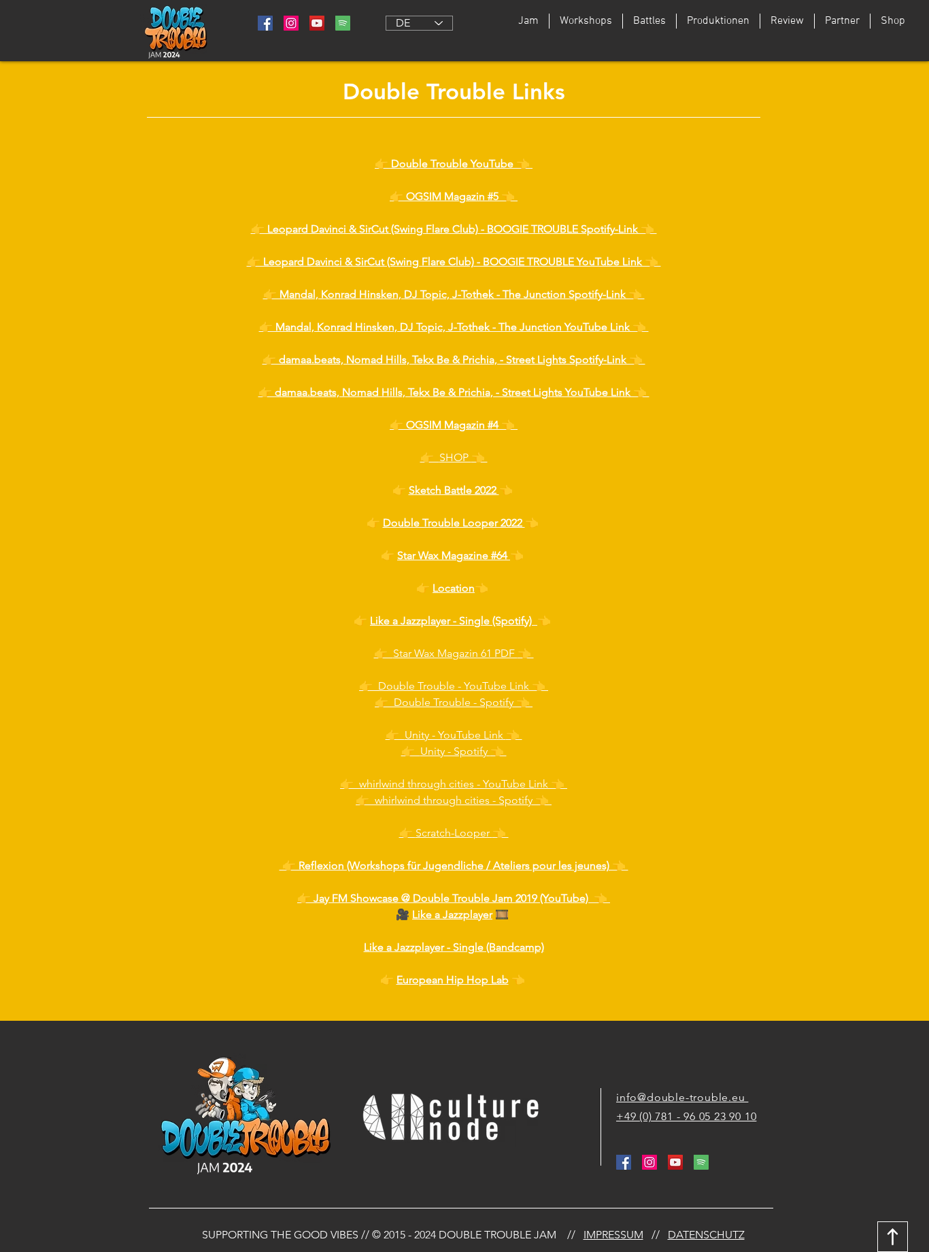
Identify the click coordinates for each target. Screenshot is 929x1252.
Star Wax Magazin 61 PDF (454, 653)
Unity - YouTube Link (454, 734)
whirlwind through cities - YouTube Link (453, 783)
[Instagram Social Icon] (291, 23)
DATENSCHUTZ (706, 1234)
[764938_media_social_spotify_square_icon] (342, 23)
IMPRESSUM (613, 1234)
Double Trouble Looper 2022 (454, 522)
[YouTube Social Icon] (316, 23)
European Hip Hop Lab (452, 979)
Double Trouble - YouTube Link (453, 685)
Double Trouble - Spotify (454, 702)
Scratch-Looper (454, 832)
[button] (649, 21)
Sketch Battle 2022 (454, 490)
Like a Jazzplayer (452, 914)
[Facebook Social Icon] (265, 23)
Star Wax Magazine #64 (453, 555)
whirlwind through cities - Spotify (455, 800)
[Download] (892, 1236)
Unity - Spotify (455, 751)
